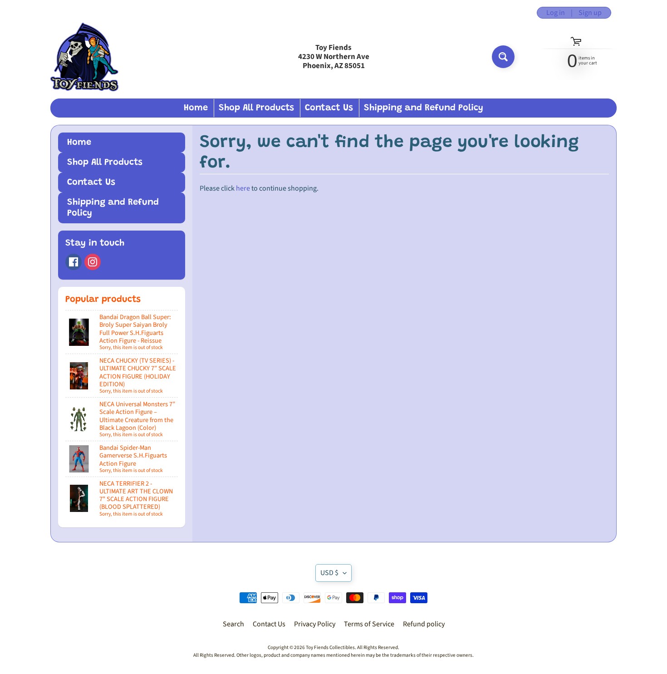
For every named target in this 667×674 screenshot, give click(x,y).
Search (233, 624)
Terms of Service (369, 624)
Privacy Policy (314, 624)
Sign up (590, 12)
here (243, 188)
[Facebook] (73, 262)
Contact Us (329, 108)
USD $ (329, 573)
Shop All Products (256, 108)
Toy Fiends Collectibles (330, 647)
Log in (555, 12)
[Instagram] (92, 262)
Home (196, 108)
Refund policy (424, 624)
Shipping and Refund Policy (423, 108)
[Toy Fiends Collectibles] (84, 57)
